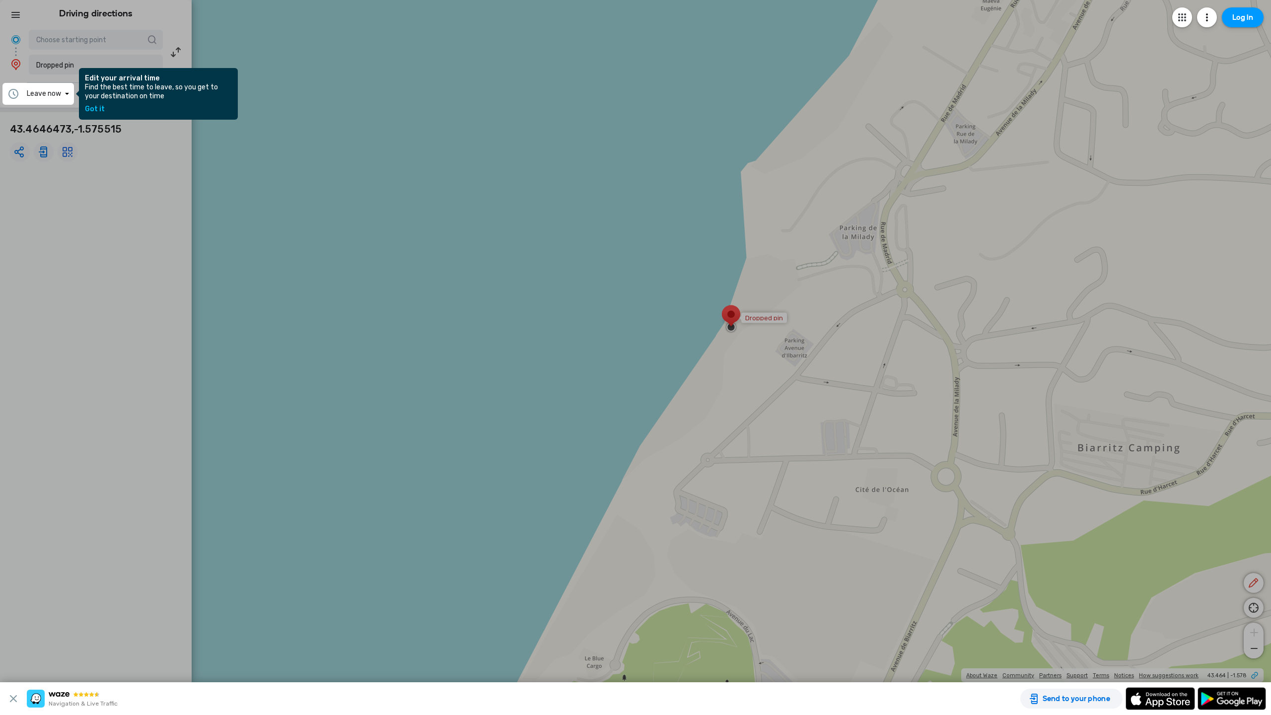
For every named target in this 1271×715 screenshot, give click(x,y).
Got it (95, 109)
